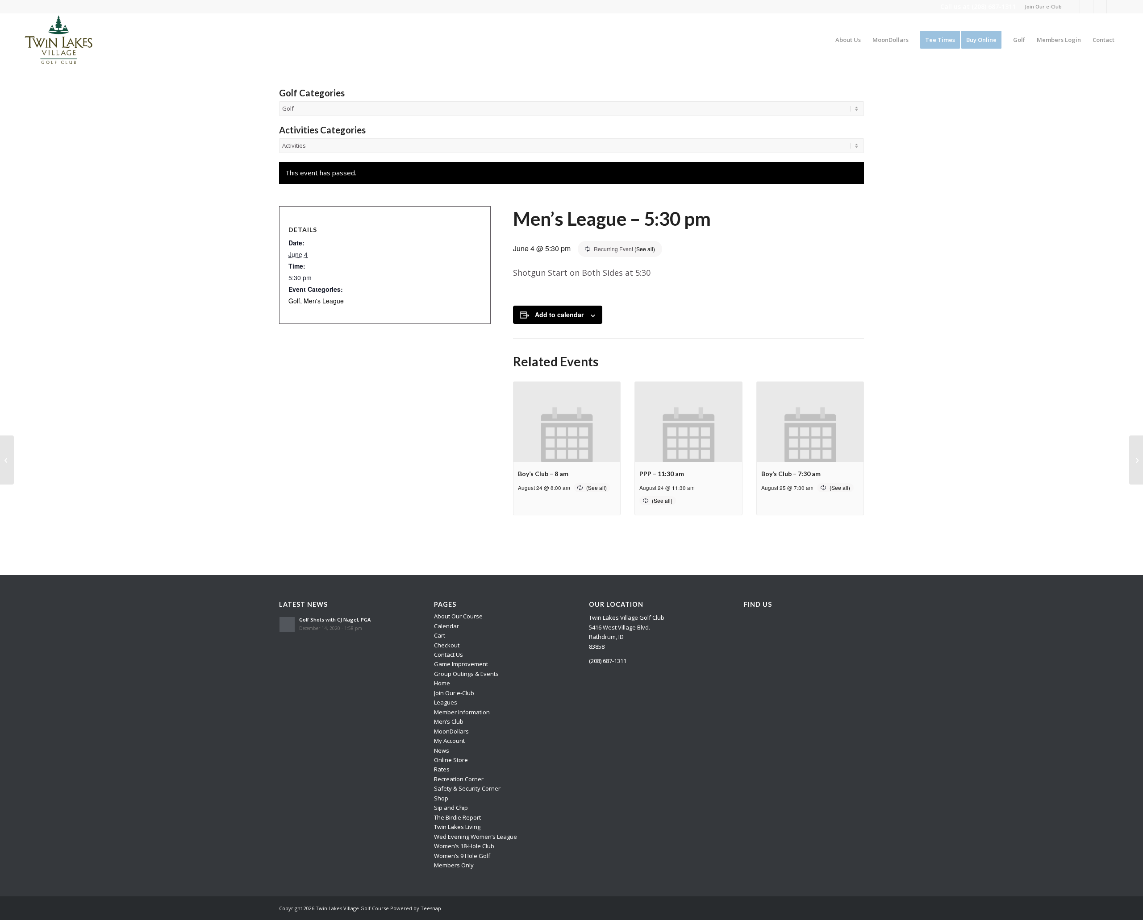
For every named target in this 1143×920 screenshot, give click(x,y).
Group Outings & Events (466, 674)
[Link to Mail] (1113, 6)
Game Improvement (461, 664)
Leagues (445, 702)
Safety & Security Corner (467, 788)
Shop (441, 798)
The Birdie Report (457, 817)
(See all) (644, 249)
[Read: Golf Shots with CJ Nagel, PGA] (287, 625)
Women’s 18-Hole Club (464, 846)
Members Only (454, 865)
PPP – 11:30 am (661, 473)
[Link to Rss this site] (1099, 6)
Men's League (324, 300)
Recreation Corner (459, 779)
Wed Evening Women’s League (475, 837)
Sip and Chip (451, 808)
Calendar (446, 626)
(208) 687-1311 (994, 6)
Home (442, 683)
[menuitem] (1041, 6)
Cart (439, 635)
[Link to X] (1086, 6)
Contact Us (448, 655)
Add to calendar (559, 314)
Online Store (451, 760)
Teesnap (431, 908)
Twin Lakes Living (457, 827)
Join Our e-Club (1043, 6)
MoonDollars (451, 731)
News (441, 750)
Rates (442, 769)
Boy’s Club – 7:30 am (791, 473)
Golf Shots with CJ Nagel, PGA (335, 619)
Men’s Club (448, 721)
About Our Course (458, 616)
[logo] (59, 39)
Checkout (446, 645)
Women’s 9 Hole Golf (462, 856)
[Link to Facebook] (1073, 6)
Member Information (462, 712)
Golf (294, 300)
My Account (449, 741)
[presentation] (566, 422)
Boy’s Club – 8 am (543, 473)
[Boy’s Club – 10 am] (7, 460)
